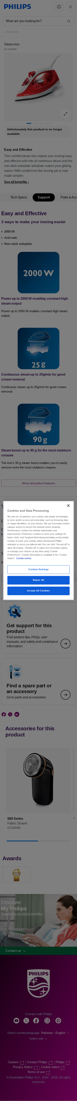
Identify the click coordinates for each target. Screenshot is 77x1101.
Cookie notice (23, 558)
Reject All (38, 580)
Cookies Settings (38, 569)
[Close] (68, 505)
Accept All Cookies (38, 591)
